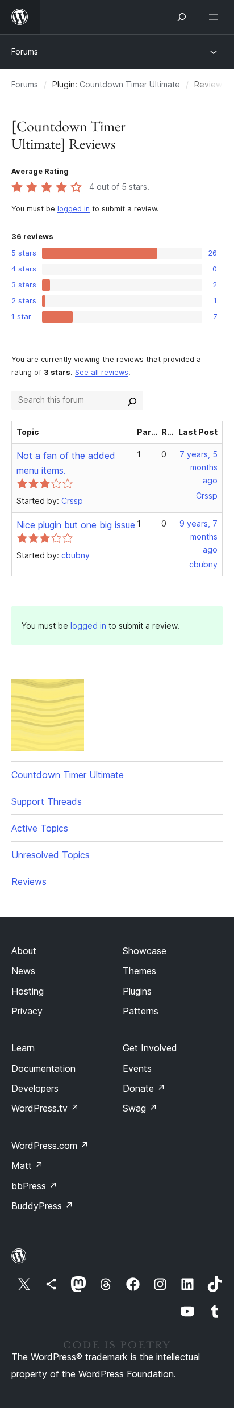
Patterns (140, 1011)
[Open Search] (182, 17)
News (23, 970)
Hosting (27, 991)
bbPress (34, 1186)
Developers (34, 1088)
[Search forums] (132, 400)
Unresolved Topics (50, 854)
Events (137, 1068)
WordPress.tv (45, 1108)
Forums (24, 51)
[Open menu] (216, 17)
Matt (27, 1165)
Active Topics (39, 828)
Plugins (137, 991)
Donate (144, 1088)
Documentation (43, 1068)
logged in (73, 208)
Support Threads (46, 801)
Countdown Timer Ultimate (130, 84)
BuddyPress (42, 1205)
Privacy (27, 1011)
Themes (139, 970)
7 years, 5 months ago (198, 467)
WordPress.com (50, 1145)
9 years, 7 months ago (198, 536)
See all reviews (101, 372)
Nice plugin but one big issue (75, 524)
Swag (140, 1108)
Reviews (29, 881)
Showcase (144, 950)
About (23, 950)
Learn (23, 1048)
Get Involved (150, 1048)
